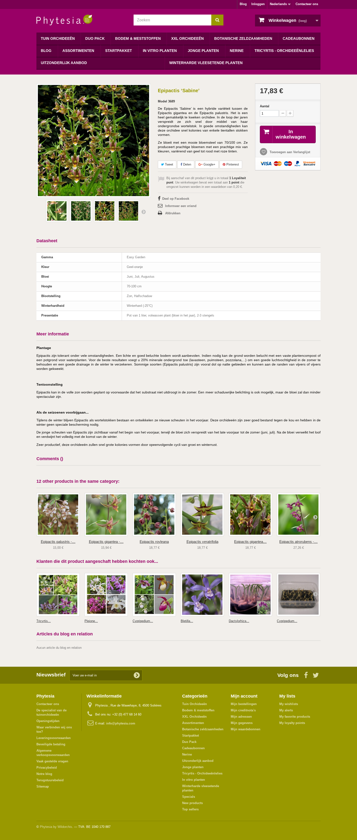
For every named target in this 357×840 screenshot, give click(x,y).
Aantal (264, 106)
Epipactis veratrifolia (202, 542)
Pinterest (232, 164)
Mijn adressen (241, 716)
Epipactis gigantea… (250, 542)
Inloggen (258, 4)
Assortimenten (78, 51)
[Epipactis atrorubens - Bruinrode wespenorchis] (298, 514)
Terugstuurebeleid (50, 780)
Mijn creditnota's (243, 710)
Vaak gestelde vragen (52, 761)
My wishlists (288, 704)
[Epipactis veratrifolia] (202, 514)
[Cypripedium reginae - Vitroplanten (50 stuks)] (298, 594)
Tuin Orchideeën (58, 38)
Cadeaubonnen (298, 38)
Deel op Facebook (175, 198)
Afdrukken (172, 213)
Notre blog (44, 774)
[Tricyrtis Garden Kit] (58, 594)
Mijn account (244, 696)
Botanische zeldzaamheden (243, 38)
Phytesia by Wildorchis (56, 827)
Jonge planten (203, 51)
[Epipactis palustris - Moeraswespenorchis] (58, 514)
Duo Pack (95, 38)
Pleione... (91, 621)
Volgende (143, 211)
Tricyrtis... (43, 621)
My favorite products (294, 716)
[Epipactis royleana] (154, 514)
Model (162, 101)
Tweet (168, 164)
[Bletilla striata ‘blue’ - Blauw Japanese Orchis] (202, 594)
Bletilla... (187, 621)
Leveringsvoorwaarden (53, 738)
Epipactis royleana (154, 542)
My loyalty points (292, 723)
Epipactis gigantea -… (106, 542)
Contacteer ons (307, 4)
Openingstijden (48, 721)
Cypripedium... (143, 621)
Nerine (237, 51)
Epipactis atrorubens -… (298, 542)
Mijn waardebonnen (245, 729)
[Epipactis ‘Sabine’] (57, 211)
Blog (243, 4)
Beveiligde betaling (50, 744)
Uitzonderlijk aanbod (64, 63)
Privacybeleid (46, 767)
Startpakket (118, 51)
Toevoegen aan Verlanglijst (289, 152)
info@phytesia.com (120, 723)
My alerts (286, 710)
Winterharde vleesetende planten (206, 63)
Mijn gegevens (242, 723)
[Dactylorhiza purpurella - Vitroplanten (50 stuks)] (250, 594)
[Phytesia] (81, 20)
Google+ (209, 164)
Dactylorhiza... (239, 621)
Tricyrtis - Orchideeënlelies (284, 51)
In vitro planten (160, 51)
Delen (186, 164)
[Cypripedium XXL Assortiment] (154, 594)
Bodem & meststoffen (138, 38)
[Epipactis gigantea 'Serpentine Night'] (250, 514)
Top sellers (190, 809)
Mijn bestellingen (244, 704)
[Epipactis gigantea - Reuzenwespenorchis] (106, 514)
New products (192, 803)
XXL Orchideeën (187, 38)
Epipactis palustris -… (58, 542)
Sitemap (42, 786)
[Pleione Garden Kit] (106, 594)
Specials (188, 796)
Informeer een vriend (180, 206)
